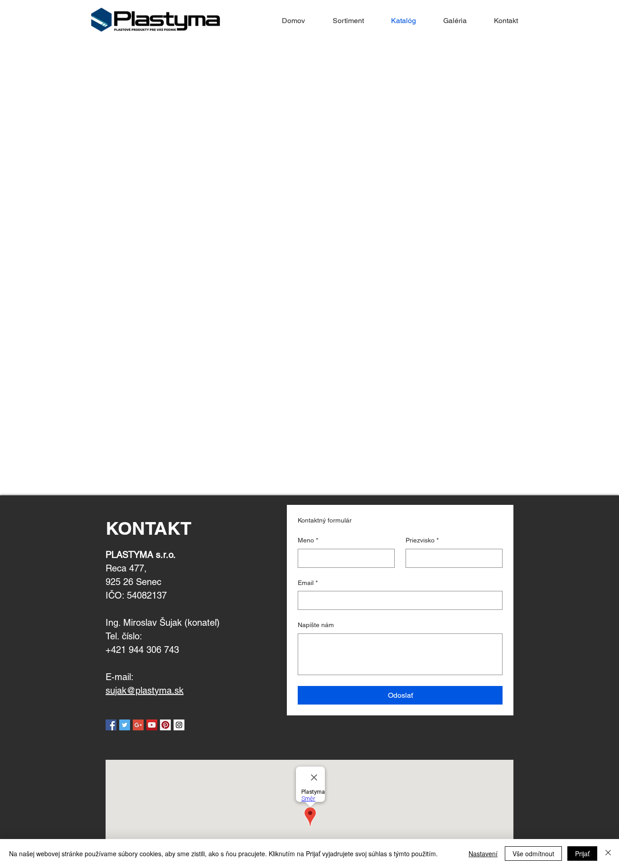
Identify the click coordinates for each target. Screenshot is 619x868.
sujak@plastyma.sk (145, 690)
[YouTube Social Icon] (151, 724)
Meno (308, 540)
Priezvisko (422, 540)
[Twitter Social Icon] (124, 724)
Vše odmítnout (533, 853)
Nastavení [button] (483, 853)
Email (308, 582)
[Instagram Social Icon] (179, 724)
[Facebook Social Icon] (111, 724)
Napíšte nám (316, 624)
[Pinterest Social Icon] (165, 724)
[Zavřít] (608, 853)
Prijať (582, 853)
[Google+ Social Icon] (138, 724)
